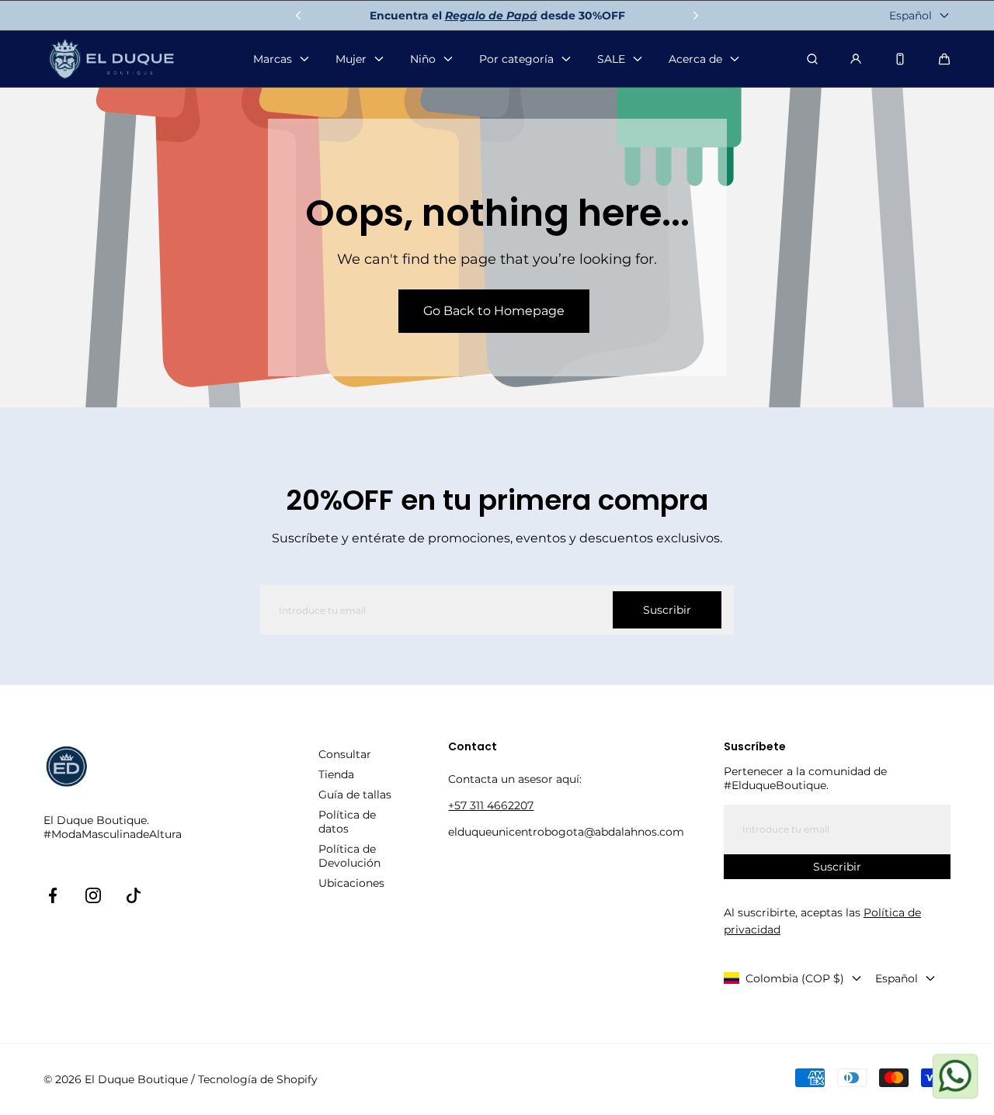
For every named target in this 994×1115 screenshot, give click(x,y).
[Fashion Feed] (900, 59)
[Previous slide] (298, 15)
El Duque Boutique (136, 1079)
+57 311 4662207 (490, 805)
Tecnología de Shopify (258, 1079)
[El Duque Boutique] (111, 59)
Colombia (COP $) (795, 978)
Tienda (336, 774)
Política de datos (347, 822)
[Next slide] (696, 15)
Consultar (344, 754)
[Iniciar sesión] (856, 59)
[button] (944, 59)
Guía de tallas (354, 795)
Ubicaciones (351, 883)
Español (910, 16)
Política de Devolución (349, 856)
